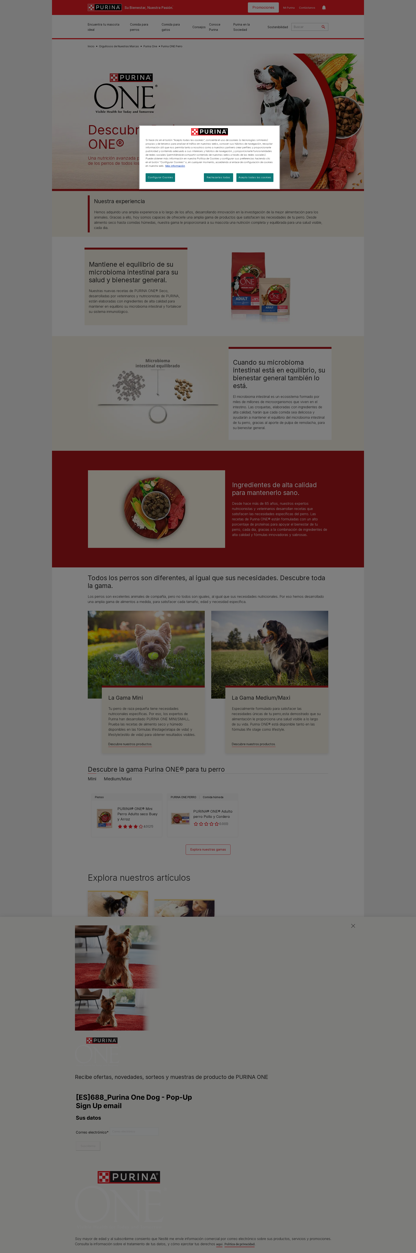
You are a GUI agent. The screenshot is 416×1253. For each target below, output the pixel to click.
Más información (175, 165)
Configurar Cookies (160, 177)
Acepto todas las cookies (255, 177)
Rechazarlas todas (218, 177)
